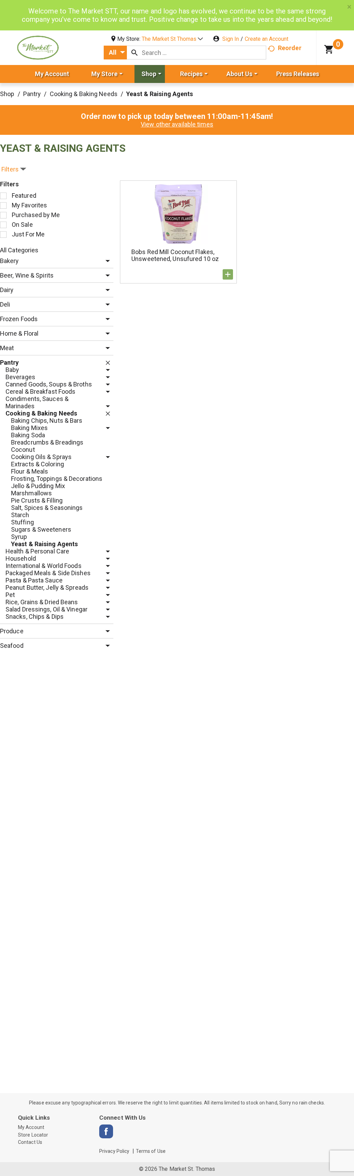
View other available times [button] (177, 124)
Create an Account (266, 39)
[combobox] (115, 52)
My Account (31, 1127)
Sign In (230, 39)
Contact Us (30, 1142)
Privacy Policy (114, 1151)
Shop (7, 93)
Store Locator (33, 1135)
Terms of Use (151, 1151)
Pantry (32, 93)
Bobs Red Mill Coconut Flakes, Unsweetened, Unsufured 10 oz (175, 255)
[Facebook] (106, 1131)
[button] (172, 39)
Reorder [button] (289, 48)
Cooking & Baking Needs (84, 93)
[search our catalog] (134, 52)
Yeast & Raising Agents (159, 93)
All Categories (19, 250)
